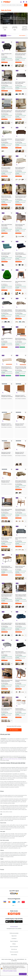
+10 (11, 65)
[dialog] (14, 970)
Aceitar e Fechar (22, 974)
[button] (9, 35)
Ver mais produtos (14, 729)
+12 (25, 65)
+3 (25, 179)
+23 (11, 635)
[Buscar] (25, 5)
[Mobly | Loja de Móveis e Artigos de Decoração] (6, 2)
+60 (11, 549)
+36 (11, 122)
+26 (25, 94)
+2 (25, 236)
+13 (25, 635)
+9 (11, 179)
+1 (11, 521)
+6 (11, 321)
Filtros (4, 35)
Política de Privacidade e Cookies (10, 970)
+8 (11, 720)
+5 (11, 606)
